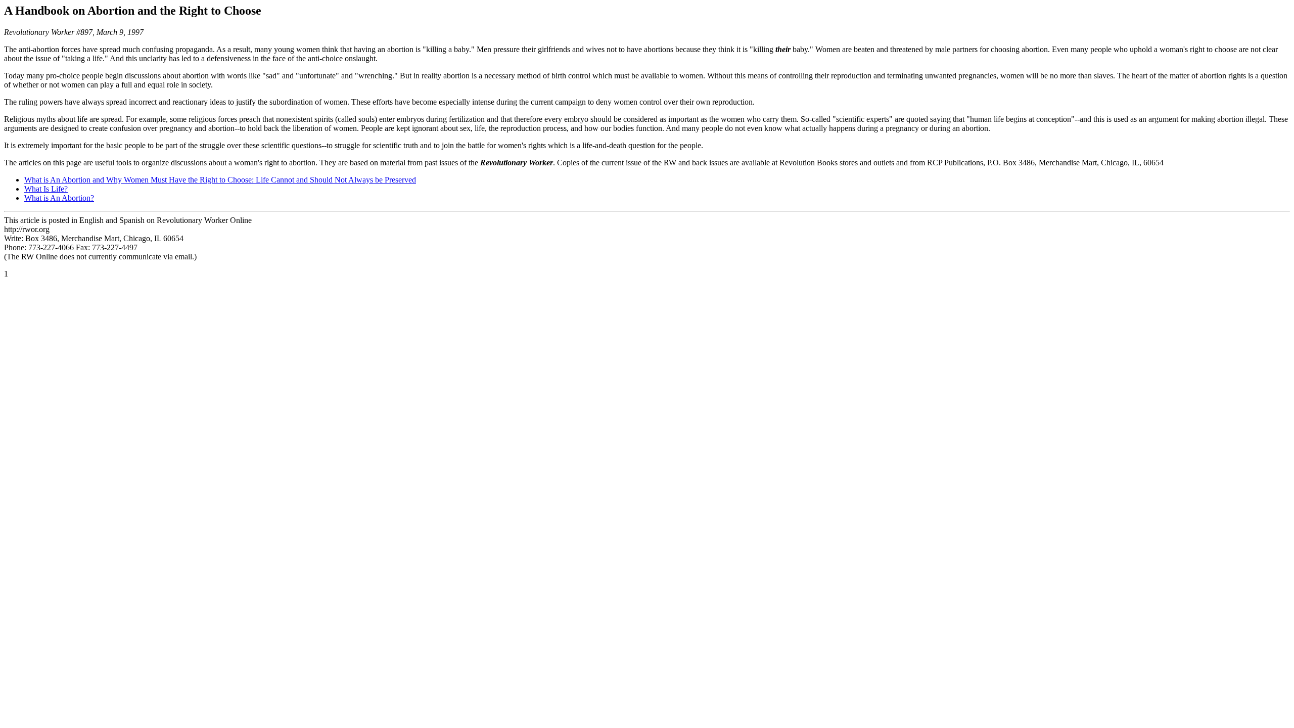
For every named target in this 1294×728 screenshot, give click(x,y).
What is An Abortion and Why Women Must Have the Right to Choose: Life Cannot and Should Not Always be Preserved (220, 179)
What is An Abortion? (59, 198)
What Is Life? (46, 189)
